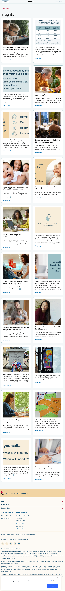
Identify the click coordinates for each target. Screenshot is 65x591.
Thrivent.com (27, 569)
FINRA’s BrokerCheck (39, 569)
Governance (19, 534)
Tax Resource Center (29, 534)
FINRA (35, 555)
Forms (12, 534)
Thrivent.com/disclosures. (8, 558)
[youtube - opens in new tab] (19, 543)
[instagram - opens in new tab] (15, 543)
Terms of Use (12, 539)
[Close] (58, 578)
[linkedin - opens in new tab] (6, 543)
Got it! (52, 586)
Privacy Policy (48, 580)
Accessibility (4, 539)
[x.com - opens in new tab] (11, 543)
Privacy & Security (23, 539)
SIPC (41, 555)
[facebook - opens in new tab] (2, 543)
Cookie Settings (5, 534)
